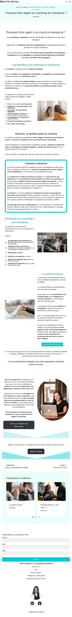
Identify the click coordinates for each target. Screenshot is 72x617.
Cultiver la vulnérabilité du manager (16, 466)
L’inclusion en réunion (60, 466)
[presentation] (20, 491)
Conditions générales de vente (36, 578)
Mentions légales (36, 573)
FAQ (36, 570)
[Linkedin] (32, 603)
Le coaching (36, 9)
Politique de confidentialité (36, 575)
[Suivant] (62, 499)
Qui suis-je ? (36, 567)
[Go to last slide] (9, 499)
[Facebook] (39, 603)
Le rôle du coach (15, 505)
